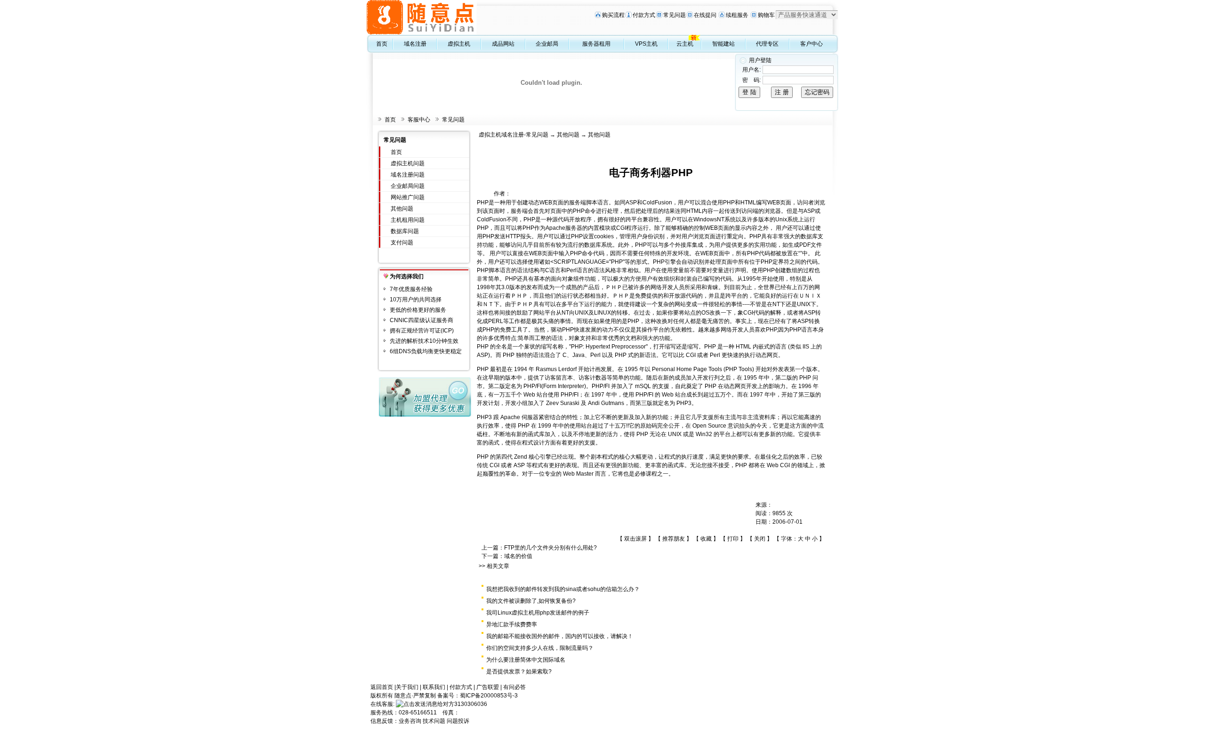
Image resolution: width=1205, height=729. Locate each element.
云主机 (684, 43)
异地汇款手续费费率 (511, 624)
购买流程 (613, 15)
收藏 (706, 538)
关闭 (759, 538)
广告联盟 (487, 687)
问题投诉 (458, 721)
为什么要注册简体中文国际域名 (525, 659)
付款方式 (644, 15)
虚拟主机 (459, 43)
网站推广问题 (408, 197)
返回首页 (381, 687)
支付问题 (402, 242)
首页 (381, 43)
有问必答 (514, 687)
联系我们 (434, 687)
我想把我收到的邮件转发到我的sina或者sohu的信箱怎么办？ (563, 589)
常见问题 (674, 15)
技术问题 (434, 721)
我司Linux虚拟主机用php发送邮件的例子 (537, 612)
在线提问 (705, 15)
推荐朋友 (673, 538)
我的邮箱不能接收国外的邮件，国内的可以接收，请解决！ (559, 636)
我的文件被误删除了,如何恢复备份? (531, 601)
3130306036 (470, 704)
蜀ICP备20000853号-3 (489, 695)
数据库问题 (405, 231)
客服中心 (419, 119)
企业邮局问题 (408, 186)
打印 (733, 538)
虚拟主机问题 (408, 163)
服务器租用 (596, 43)
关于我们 (407, 687)
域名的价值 (518, 556)
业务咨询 (410, 721)
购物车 (766, 15)
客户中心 (811, 43)
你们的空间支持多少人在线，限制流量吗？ (540, 648)
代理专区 (767, 43)
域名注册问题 (408, 174)
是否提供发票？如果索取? (519, 671)
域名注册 (415, 43)
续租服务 (737, 15)
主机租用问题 (408, 220)
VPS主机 (646, 43)
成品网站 (503, 43)
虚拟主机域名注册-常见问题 (513, 134)
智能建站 (723, 43)
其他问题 (402, 208)
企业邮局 (547, 43)
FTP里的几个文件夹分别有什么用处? (550, 547)
